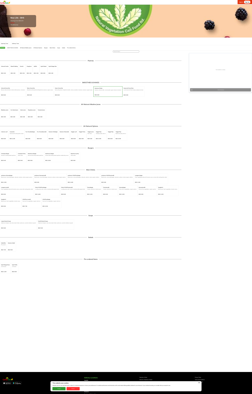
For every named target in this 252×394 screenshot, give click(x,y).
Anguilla (86, 380)
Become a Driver (143, 377)
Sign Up (247, 2)
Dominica (86, 391)
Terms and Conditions (200, 379)
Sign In (241, 2)
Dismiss (73, 388)
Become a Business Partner (146, 379)
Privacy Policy (198, 377)
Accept (59, 388)
